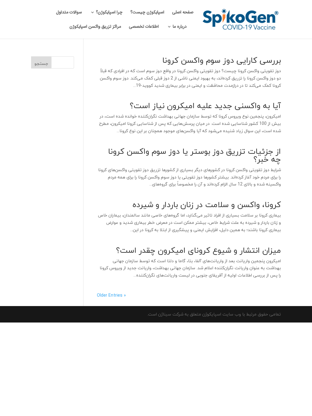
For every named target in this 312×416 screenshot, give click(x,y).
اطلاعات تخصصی (144, 27)
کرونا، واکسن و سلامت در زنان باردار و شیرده (207, 204)
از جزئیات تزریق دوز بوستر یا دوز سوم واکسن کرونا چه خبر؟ (194, 155)
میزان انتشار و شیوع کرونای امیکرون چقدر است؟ (198, 250)
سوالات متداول (69, 13)
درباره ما (180, 27)
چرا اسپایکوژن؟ (109, 13)
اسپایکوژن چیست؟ (147, 13)
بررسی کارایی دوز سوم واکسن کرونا (221, 60)
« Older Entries (111, 295)
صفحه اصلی (182, 13)
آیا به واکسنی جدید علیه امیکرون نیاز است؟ (205, 105)
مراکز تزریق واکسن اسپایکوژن (95, 27)
